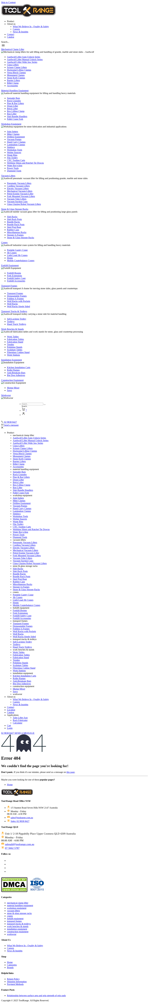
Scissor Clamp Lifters (17, 67)
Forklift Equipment (10, 265)
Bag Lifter (11, 114)
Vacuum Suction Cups (17, 201)
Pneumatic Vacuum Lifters (19, 183)
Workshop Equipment (11, 124)
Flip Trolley (12, 157)
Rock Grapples (14, 101)
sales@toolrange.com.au (22, 817)
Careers (16, 29)
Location (11, 710)
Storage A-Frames (15, 235)
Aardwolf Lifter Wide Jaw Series (22, 62)
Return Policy (13, 979)
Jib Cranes (12, 252)
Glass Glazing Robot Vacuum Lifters (24, 204)
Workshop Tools (14, 150)
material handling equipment (20, 905)
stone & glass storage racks (19, 913)
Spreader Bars (13, 98)
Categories (12, 965)
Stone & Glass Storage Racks (14, 209)
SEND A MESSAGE (24, 733)
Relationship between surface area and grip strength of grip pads (36, 995)
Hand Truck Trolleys (16, 324)
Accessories (12, 85)
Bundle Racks (13, 222)
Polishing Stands (14, 347)
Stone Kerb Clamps (16, 78)
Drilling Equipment (16, 137)
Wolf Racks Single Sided (18, 306)
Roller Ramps (13, 370)
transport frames (14, 921)
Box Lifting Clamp (15, 111)
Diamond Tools (14, 171)
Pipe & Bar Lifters (15, 103)
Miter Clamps (13, 134)
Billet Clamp (13, 83)
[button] (5, 42)
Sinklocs (11, 147)
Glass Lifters (13, 64)
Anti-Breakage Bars (16, 372)
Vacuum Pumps (14, 139)
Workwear (6, 395)
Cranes (4, 242)
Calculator (17, 723)
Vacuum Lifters (8, 175)
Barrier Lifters (13, 80)
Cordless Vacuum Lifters (18, 186)
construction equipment (17, 931)
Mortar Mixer (13, 388)
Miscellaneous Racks (16, 232)
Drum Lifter (12, 106)
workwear (11, 934)
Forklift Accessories (16, 281)
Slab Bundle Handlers (17, 116)
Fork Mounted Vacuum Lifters (21, 196)
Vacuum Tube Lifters (16, 199)
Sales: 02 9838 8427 (20, 821)
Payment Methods (15, 984)
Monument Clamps (16, 75)
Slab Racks (12, 216)
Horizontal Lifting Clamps (19, 70)
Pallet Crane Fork (15, 119)
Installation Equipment (11, 360)
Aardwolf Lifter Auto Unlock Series (23, 57)
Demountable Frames (17, 296)
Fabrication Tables (15, 339)
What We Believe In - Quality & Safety (31, 26)
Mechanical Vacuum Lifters (19, 191)
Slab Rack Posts (14, 219)
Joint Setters (12, 131)
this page (70, 772)
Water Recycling (14, 165)
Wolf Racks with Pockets (18, 301)
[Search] (45, 404)
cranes (10, 916)
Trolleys (10, 321)
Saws (9, 390)
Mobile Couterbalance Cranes (20, 260)
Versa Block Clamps (16, 72)
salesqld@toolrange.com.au (19, 844)
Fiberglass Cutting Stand (18, 352)
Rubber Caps (13, 229)
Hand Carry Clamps (16, 142)
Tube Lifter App (20, 717)
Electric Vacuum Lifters (18, 188)
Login (10, 728)
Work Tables (13, 336)
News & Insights (20, 32)
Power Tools (13, 168)
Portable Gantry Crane (17, 250)
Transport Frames (9, 286)
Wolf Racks (12, 304)
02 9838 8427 (8, 733)
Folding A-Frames (15, 298)
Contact (10, 34)
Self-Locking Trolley (16, 319)
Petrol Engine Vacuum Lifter (20, 193)
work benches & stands (17, 926)
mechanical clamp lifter (17, 903)
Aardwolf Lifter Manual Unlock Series (25, 59)
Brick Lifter (12, 108)
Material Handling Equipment (15, 90)
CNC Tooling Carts (16, 160)
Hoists (10, 258)
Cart (9, 725)
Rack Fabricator (20, 720)
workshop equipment (16, 908)
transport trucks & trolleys (19, 924)
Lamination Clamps (16, 144)
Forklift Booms (14, 273)
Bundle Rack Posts (15, 224)
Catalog (10, 37)
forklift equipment (15, 918)
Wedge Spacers (14, 152)
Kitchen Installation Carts (18, 367)
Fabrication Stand (15, 342)
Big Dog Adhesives (16, 375)
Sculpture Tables (14, 349)
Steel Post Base (14, 227)
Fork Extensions (14, 275)
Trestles (10, 344)
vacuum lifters (13, 910)
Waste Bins (12, 155)
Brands (10, 967)
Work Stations (13, 355)
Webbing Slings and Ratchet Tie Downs (25, 163)
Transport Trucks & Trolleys (14, 311)
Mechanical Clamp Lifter (12, 49)
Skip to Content (8, 2)
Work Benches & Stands (12, 329)
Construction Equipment (12, 380)
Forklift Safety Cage (16, 278)
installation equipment (17, 929)
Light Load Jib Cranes (17, 255)
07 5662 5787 (12, 848)
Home (10, 784)
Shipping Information (17, 981)
